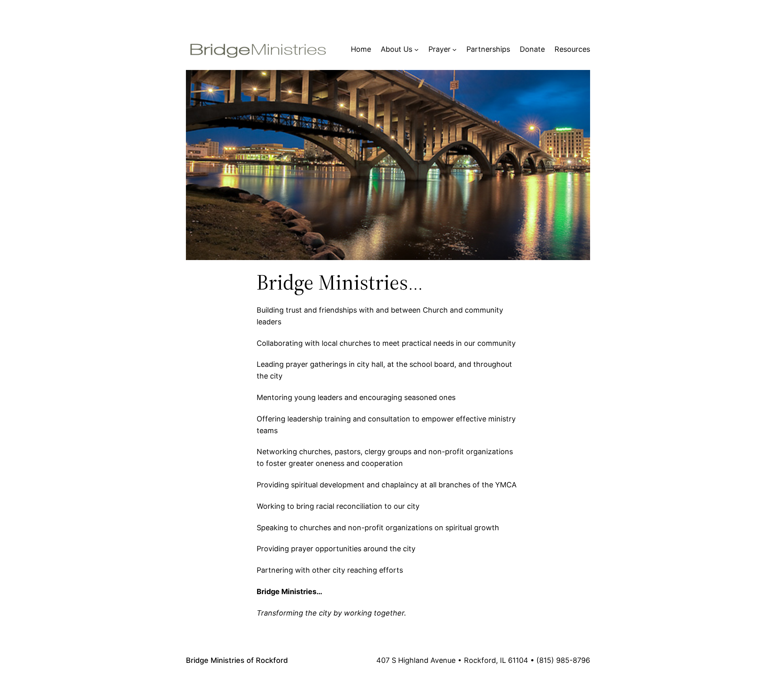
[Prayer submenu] (454, 49)
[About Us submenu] (416, 49)
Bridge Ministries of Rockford (237, 660)
